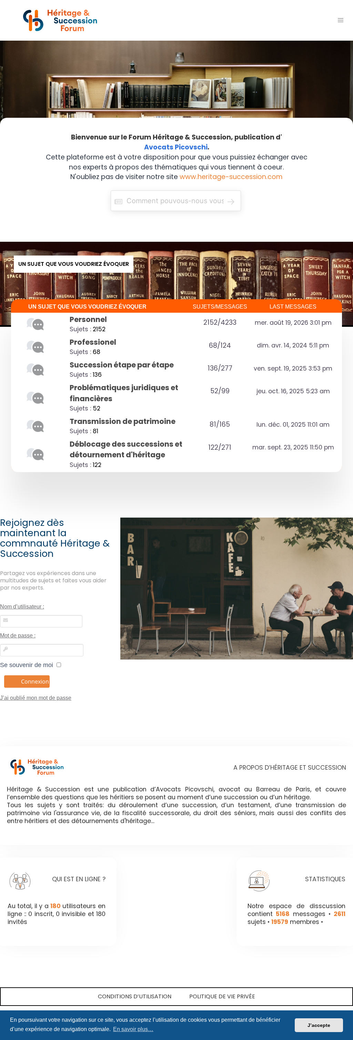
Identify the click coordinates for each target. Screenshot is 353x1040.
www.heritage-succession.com (231, 176)
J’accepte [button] (318, 1025)
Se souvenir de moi (28, 665)
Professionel (93, 342)
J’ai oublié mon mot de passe (35, 698)
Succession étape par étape (122, 365)
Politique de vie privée (222, 996)
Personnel (88, 319)
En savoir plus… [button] (133, 1029)
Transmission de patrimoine (122, 421)
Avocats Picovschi (176, 147)
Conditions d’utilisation (134, 996)
